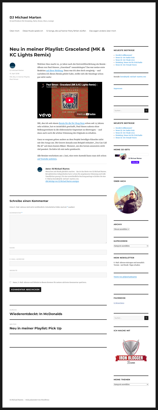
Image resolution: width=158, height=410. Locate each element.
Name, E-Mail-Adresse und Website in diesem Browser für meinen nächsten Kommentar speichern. (50, 282)
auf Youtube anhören (47, 159)
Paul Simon (14, 79)
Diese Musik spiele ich (33, 31)
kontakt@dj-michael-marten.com (133, 77)
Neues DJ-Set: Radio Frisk (125, 58)
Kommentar (16, 213)
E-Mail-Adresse (17, 259)
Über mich (14, 31)
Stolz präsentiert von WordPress (37, 400)
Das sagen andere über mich (102, 31)
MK (11, 77)
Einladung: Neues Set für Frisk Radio (129, 62)
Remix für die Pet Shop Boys (72, 123)
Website (13, 270)
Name (12, 248)
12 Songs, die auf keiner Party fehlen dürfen (66, 31)
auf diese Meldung (54, 70)
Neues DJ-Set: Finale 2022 (125, 60)
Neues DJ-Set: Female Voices (126, 65)
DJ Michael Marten (25, 17)
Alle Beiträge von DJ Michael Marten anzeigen (62, 181)
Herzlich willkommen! (124, 55)
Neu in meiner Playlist (21, 77)
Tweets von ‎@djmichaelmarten (125, 277)
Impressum (118, 89)
